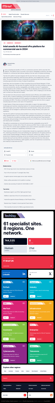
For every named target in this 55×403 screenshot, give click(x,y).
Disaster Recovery (25, 14)
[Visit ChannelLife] (38, 282)
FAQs (4, 388)
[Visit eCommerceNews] (11, 325)
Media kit (12, 296)
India (22, 371)
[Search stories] (51, 378)
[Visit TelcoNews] (38, 346)
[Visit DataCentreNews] (38, 303)
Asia (5, 371)
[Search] (52, 15)
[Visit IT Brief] (38, 325)
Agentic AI (10, 42)
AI (4, 42)
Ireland (27, 371)
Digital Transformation (14, 14)
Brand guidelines (7, 385)
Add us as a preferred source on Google (41, 160)
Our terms (43, 388)
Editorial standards (45, 385)
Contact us (18, 385)
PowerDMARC (47, 401)
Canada (17, 371)
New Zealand (35, 371)
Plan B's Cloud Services (28, 401)
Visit (5, 296)
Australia (11, 371)
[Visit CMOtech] (11, 303)
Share (7, 160)
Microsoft (17, 42)
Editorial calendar (33, 385)
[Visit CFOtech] (11, 282)
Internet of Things (17, 16)
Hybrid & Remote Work (6, 16)
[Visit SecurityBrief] (11, 346)
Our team (31, 388)
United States (43, 371)
